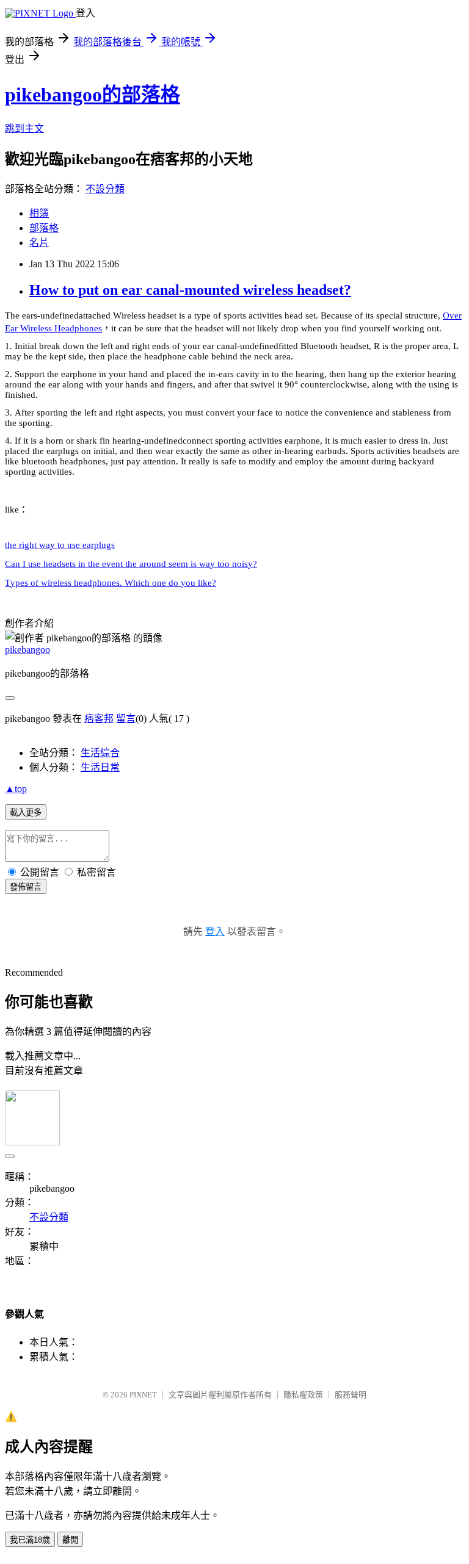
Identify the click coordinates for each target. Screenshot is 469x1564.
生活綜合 (100, 753)
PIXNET (143, 1394)
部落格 (44, 228)
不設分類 (105, 189)
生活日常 (100, 767)
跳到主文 (24, 128)
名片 (39, 242)
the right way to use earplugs (60, 545)
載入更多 (26, 812)
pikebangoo (27, 649)
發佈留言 (26, 887)
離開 (70, 1539)
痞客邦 (99, 718)
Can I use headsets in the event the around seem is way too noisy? (131, 564)
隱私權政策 (303, 1394)
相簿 (39, 213)
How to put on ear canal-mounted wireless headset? (190, 290)
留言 (126, 718)
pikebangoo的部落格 (92, 95)
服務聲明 (350, 1394)
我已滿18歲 (30, 1539)
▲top (16, 789)
